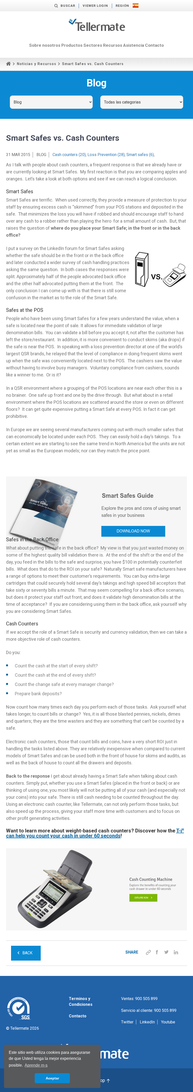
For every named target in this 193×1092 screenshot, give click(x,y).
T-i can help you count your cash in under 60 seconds (95, 833)
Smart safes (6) (140, 154)
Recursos (112, 45)
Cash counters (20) (69, 154)
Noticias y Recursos (36, 64)
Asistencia (133, 45)
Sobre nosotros (44, 45)
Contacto (154, 45)
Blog (41, 154)
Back (27, 953)
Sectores (92, 45)
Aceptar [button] (52, 1078)
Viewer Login (95, 6)
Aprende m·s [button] (36, 1065)
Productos (71, 45)
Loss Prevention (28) (106, 154)
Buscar (68, 6)
